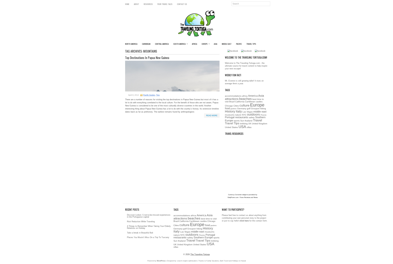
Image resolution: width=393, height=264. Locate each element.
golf (248, 108)
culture (244, 105)
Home (127, 4)
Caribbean (146, 44)
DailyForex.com (233, 197)
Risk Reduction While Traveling (141, 221)
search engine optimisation (187, 261)
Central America (162, 44)
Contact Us (182, 4)
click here (244, 221)
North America (131, 44)
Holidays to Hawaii (239, 261)
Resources (148, 4)
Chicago (229, 105)
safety (252, 117)
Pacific (239, 44)
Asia (215, 44)
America (253, 95)
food (227, 108)
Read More (211, 115)
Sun (242, 120)
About (136, 4)
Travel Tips (251, 44)
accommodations (233, 96)
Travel (257, 120)
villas (249, 127)
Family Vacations (212, 261)
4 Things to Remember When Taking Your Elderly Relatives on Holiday (149, 227)
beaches (245, 98)
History (230, 111)
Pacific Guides (149, 95)
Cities (236, 105)
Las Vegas (248, 111)
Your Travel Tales (164, 4)
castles (259, 101)
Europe (206, 43)
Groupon (255, 108)
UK (249, 123)
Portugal (229, 117)
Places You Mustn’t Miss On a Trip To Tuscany (148, 237)
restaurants (241, 117)
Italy (239, 111)
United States (231, 127)
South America (180, 43)
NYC (244, 115)
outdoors (253, 114)
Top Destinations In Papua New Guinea (147, 57)
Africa (194, 44)
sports (237, 120)
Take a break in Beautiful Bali (140, 233)
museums (229, 115)
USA (242, 127)
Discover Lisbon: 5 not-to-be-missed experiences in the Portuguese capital (148, 216)
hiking (263, 108)
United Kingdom (259, 123)
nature (238, 115)
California (239, 101)
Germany (241, 108)
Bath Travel (224, 261)
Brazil (232, 101)
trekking (244, 123)
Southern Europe (203, 237)
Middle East (227, 44)
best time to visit (209, 218)
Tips (158, 95)
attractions (232, 98)
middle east (260, 111)
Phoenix (264, 115)
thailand (248, 120)
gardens (233, 109)
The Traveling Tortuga (200, 254)
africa (244, 96)
